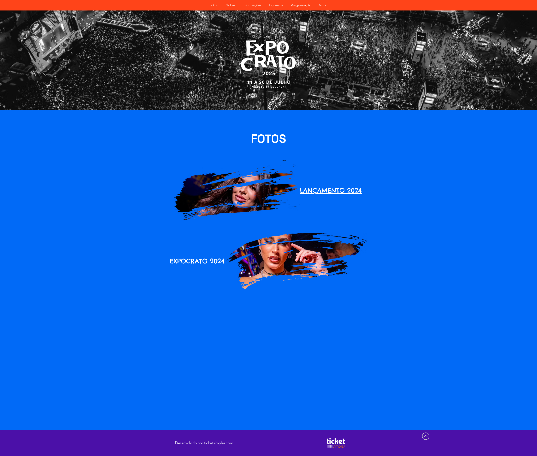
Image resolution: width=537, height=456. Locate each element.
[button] (252, 5)
